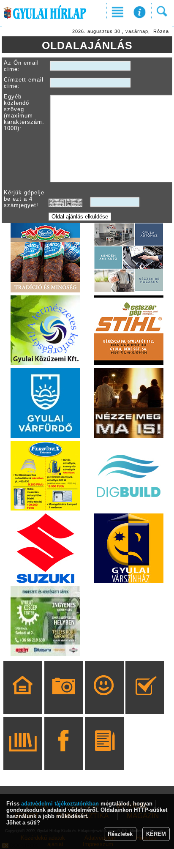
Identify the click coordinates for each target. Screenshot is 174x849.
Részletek (120, 834)
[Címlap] (22, 699)
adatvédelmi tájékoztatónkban (60, 803)
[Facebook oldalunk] (63, 756)
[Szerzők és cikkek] (104, 756)
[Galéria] (63, 699)
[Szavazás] (145, 699)
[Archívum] (22, 756)
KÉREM (156, 834)
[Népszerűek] (104, 699)
